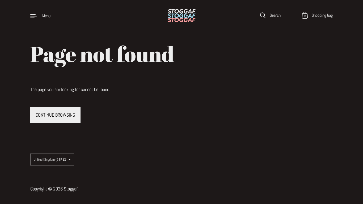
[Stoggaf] (181, 15)
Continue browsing (55, 115)
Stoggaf (71, 189)
